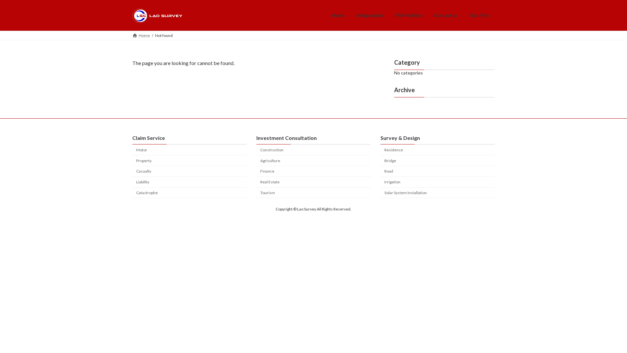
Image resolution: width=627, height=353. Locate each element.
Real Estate (270, 181)
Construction (271, 149)
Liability (142, 181)
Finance (267, 171)
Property (144, 160)
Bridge (390, 160)
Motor (141, 149)
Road (388, 171)
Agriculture (270, 160)
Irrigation (392, 181)
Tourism (267, 192)
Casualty (143, 171)
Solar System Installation (405, 192)
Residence (393, 149)
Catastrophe (147, 192)
